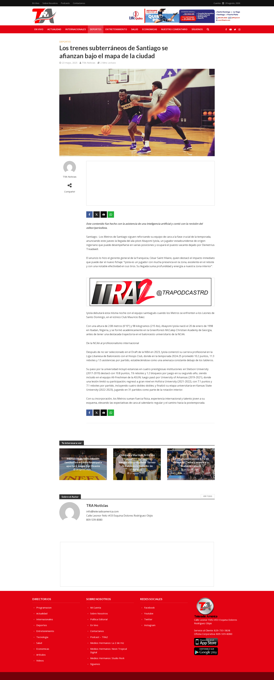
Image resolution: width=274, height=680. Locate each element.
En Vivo (35, 3)
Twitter (148, 619)
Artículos (41, 654)
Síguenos (197, 29)
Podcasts (65, 3)
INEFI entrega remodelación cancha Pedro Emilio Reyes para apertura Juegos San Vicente (83, 462)
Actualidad (54, 29)
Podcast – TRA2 (99, 637)
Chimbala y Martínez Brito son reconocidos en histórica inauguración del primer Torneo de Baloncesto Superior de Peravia (137, 462)
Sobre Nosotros (50, 3)
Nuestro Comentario (174, 29)
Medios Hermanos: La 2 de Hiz (107, 642)
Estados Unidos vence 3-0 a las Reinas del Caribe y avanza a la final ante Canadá (191, 462)
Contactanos (79, 3)
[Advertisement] (150, 183)
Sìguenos (95, 664)
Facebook (149, 607)
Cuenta (217, 3)
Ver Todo (207, 496)
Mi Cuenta (95, 607)
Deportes (95, 29)
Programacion (44, 607)
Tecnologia (42, 637)
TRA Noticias (88, 62)
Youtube (148, 613)
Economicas (149, 29)
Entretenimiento (116, 29)
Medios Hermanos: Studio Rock (107, 658)
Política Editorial (99, 619)
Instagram (149, 625)
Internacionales (75, 29)
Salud (134, 29)
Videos (40, 660)
